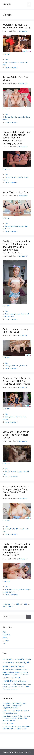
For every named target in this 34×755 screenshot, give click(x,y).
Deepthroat (25, 314)
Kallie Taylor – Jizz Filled (16, 192)
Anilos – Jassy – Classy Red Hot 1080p (15, 330)
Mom (4, 65)
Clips (6, 59)
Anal (6, 589)
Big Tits (7, 62)
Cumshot (14, 672)
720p (4, 659)
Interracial (20, 62)
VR (4, 644)
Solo (26, 366)
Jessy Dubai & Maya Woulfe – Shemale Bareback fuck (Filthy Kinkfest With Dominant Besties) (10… (16, 718)
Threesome (6, 689)
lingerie (19, 117)
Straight (26, 471)
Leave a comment (11, 67)
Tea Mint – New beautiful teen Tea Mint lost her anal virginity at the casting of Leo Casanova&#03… (16, 247)
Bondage (21, 666)
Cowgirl (19, 471)
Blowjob (13, 117)
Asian (27, 659)
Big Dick (14, 177)
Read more (6, 54)
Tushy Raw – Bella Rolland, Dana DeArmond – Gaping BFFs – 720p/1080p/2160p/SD (14, 705)
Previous (6, 604)
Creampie (20, 226)
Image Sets (6, 635)
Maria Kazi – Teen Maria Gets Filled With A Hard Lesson (16, 434)
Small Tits (6, 317)
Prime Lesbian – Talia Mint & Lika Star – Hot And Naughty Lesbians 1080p (17, 381)
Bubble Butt (14, 669)
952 (25, 604)
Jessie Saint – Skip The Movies (15, 78)
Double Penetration (24, 674)
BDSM (10, 663)
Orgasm (29, 684)
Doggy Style (14, 674)
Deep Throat (23, 672)
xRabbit (7, 4)
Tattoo (22, 686)
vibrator (5, 119)
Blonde (13, 62)
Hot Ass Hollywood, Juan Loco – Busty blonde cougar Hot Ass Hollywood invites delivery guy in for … (17, 138)
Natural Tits (21, 684)
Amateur (17, 659)
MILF (26, 62)
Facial (5, 678)
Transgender (14, 689)
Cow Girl (24, 669)
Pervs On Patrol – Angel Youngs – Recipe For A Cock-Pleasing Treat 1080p (16, 490)
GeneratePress (25, 752)
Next (10, 606)
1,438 (5, 606)
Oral (26, 684)
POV (4, 532)
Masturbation (7, 684)
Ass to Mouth (9, 314)
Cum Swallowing (8, 592)
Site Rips (6, 641)
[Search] (28, 617)
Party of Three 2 (8, 723)
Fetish (12, 677)
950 (18, 604)
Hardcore (8, 680)
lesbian (5, 419)
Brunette (19, 417)
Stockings (26, 117)
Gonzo (17, 677)
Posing (4, 686)
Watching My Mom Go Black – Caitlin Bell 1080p (17, 26)
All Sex (11, 659)
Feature (8, 677)
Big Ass (7, 177)
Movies (5, 638)
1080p (7, 366)
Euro (24, 417)
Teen (8, 229)
